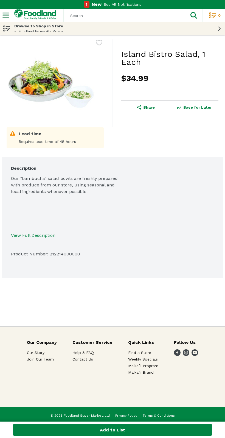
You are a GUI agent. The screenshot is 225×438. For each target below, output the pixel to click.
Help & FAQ (83, 352)
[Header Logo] (34, 15)
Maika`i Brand (141, 372)
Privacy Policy (126, 415)
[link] (194, 107)
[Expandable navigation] (5, 15)
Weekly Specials (143, 359)
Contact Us (82, 359)
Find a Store (139, 352)
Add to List (112, 430)
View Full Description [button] (33, 235)
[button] (194, 15)
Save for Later (197, 107)
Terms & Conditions (159, 415)
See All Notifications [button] (122, 4)
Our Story (35, 352)
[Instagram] (186, 354)
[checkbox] (99, 43)
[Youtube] (195, 354)
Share (149, 107)
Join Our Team (40, 359)
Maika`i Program (143, 366)
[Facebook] (177, 354)
